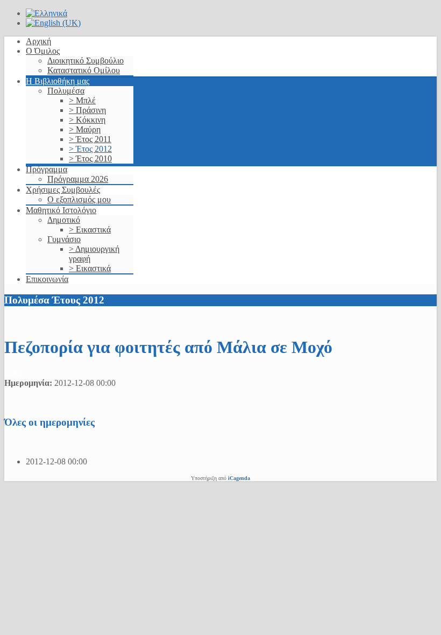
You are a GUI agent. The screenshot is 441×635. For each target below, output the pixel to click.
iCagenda (239, 478)
